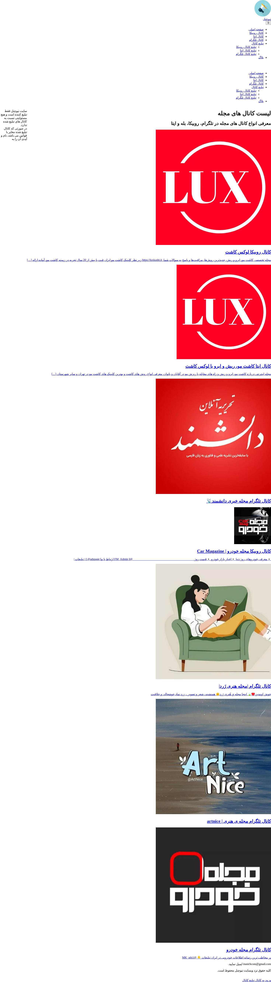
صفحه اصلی (256, 29)
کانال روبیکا (256, 32)
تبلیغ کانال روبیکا (246, 47)
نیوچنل (267, 19)
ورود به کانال (262, 980)
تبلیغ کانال (257, 43)
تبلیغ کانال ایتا (248, 50)
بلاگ (261, 57)
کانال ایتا (258, 36)
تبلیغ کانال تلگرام (246, 54)
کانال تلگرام (256, 40)
